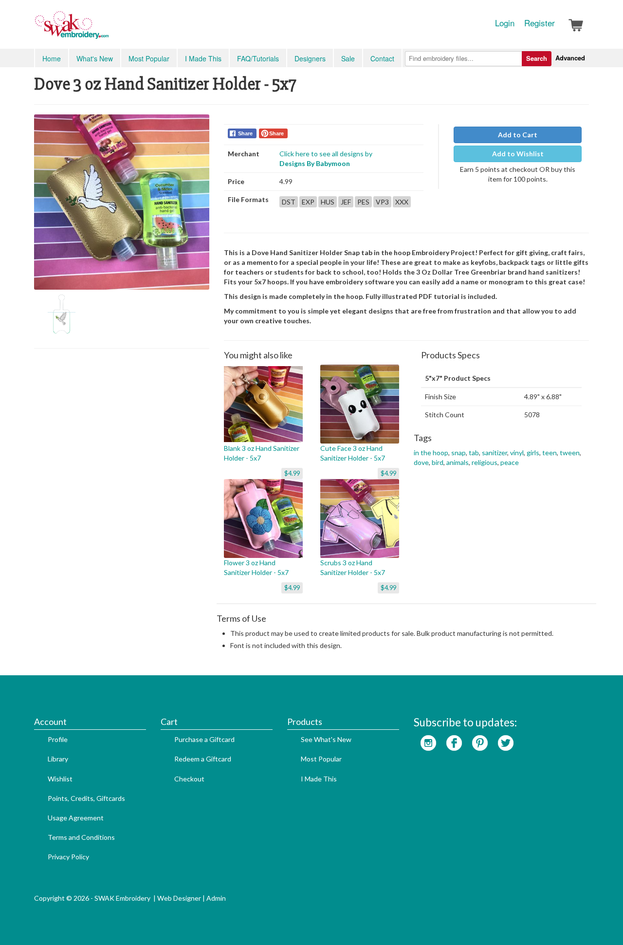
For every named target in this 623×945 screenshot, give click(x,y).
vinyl (517, 452)
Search (536, 58)
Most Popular (148, 58)
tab (474, 452)
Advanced (570, 57)
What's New (94, 58)
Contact (382, 58)
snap (458, 452)
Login (504, 23)
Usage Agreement (76, 818)
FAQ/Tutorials (258, 58)
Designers (310, 58)
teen (549, 452)
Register (539, 23)
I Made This (203, 58)
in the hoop (431, 452)
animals (457, 462)
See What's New (326, 739)
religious (484, 462)
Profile (58, 739)
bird (437, 462)
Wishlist (60, 779)
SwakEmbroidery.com (107, 29)
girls (533, 452)
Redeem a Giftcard (202, 759)
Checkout (189, 779)
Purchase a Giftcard (204, 739)
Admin (216, 898)
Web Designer (179, 898)
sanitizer (494, 452)
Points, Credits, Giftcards (86, 798)
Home (51, 58)
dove (421, 462)
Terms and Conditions (81, 837)
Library (58, 759)
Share (245, 133)
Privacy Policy (68, 856)
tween (570, 452)
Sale (348, 58)
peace (509, 462)
